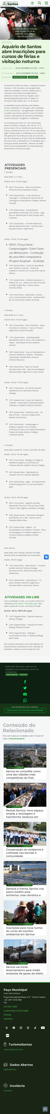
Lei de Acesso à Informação (16, 1010)
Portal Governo (17, 738)
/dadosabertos (10, 1069)
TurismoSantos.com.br (13, 1049)
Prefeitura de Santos (12, 3)
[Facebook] (25, 682)
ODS (38, 649)
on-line (6, 110)
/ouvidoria (8, 1090)
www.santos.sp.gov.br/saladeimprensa (25, 710)
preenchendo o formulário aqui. (24, 603)
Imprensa (8, 1018)
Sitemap (7, 1014)
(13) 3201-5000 (10, 1006)
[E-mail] (25, 694)
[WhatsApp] (25, 700)
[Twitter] (25, 688)
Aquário (33, 77)
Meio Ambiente (20, 77)
